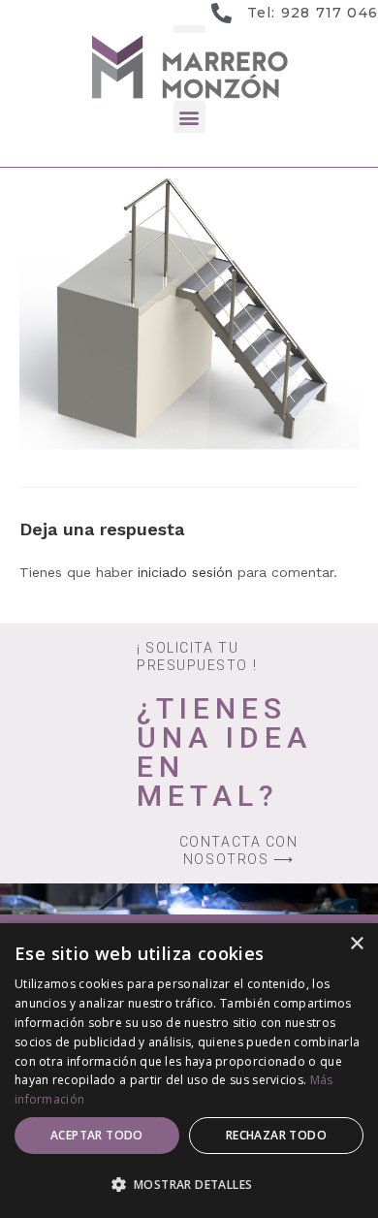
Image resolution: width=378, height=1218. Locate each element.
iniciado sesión (185, 572)
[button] (189, 117)
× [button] (356, 944)
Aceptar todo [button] (96, 1135)
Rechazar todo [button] (276, 1135)
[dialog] (189, 1070)
